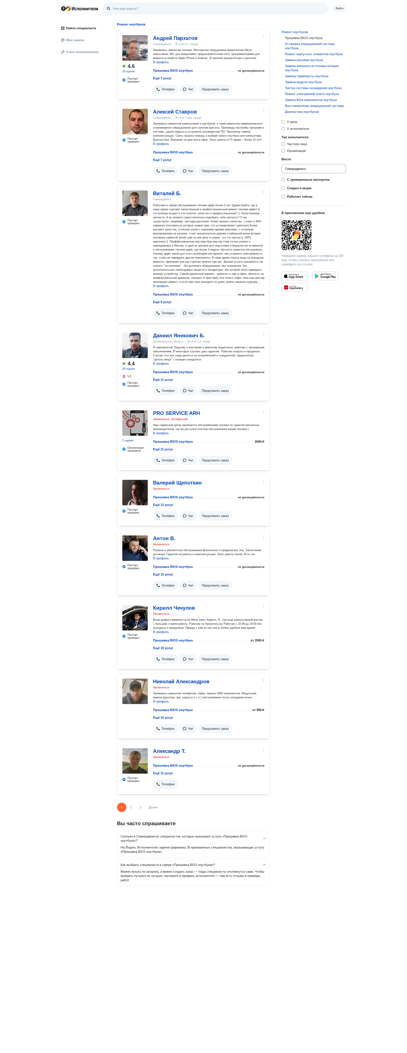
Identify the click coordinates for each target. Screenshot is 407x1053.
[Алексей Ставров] (135, 121)
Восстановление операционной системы (314, 106)
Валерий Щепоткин (177, 483)
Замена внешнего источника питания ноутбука (312, 68)
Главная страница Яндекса (63, 8)
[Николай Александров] (135, 691)
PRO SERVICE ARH (176, 413)
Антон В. (164, 538)
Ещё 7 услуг (162, 78)
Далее (153, 807)
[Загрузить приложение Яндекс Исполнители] (314, 235)
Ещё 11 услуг (163, 379)
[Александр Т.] (135, 761)
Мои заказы (75, 40)
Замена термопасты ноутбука (306, 76)
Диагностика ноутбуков (302, 111)
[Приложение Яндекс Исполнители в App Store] (294, 276)
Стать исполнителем (82, 52)
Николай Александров (181, 681)
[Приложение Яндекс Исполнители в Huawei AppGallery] (294, 287)
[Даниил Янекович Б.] (135, 345)
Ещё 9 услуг (162, 302)
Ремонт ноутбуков (295, 32)
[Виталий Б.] (135, 203)
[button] (165, 89)
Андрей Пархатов (175, 38)
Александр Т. (169, 751)
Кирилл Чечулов (174, 608)
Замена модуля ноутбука (303, 82)
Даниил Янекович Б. (179, 335)
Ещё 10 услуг (163, 574)
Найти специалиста (81, 28)
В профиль (161, 62)
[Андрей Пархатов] (135, 48)
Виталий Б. (167, 193)
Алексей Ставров (175, 112)
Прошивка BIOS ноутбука (173, 70)
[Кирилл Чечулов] (135, 617)
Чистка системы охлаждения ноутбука (313, 88)
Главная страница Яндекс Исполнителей (79, 8)
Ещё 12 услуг (163, 505)
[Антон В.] (135, 548)
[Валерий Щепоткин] (135, 492)
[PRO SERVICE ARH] (135, 423)
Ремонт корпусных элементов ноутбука (314, 54)
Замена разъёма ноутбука (304, 60)
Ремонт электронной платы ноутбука (312, 94)
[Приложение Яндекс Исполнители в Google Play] (325, 276)
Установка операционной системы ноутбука (310, 46)
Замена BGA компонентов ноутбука (311, 100)
